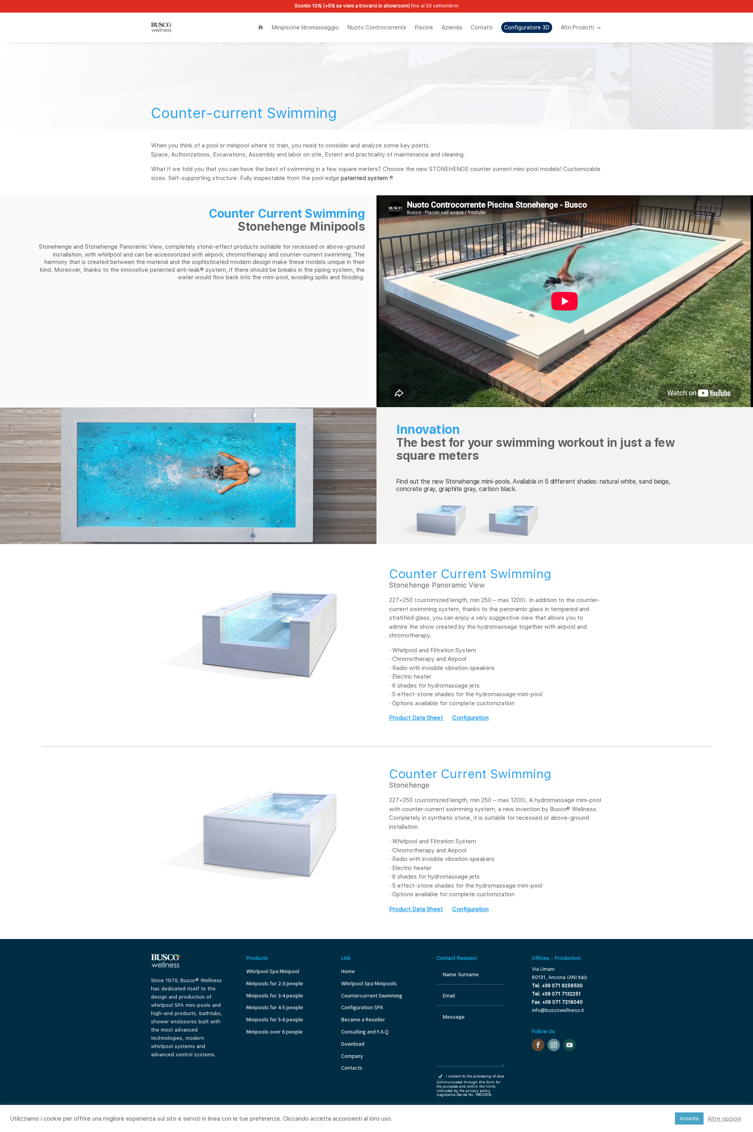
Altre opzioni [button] (724, 1118)
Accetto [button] (689, 1118)
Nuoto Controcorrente (376, 27)
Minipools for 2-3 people (274, 983)
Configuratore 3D (526, 27)
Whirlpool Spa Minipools (369, 983)
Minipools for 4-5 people (274, 1007)
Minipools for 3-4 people (274, 995)
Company (352, 1055)
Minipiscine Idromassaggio (305, 27)
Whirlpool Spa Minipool (272, 971)
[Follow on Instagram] (553, 1045)
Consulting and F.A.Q (365, 1031)
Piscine (424, 27)
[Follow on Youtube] (569, 1045)
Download (352, 1043)
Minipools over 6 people (274, 1031)
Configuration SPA (362, 1007)
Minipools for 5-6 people (274, 1019)
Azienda (452, 27)
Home (348, 971)
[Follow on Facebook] (538, 1045)
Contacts (351, 1067)
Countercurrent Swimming (371, 995)
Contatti (482, 27)
